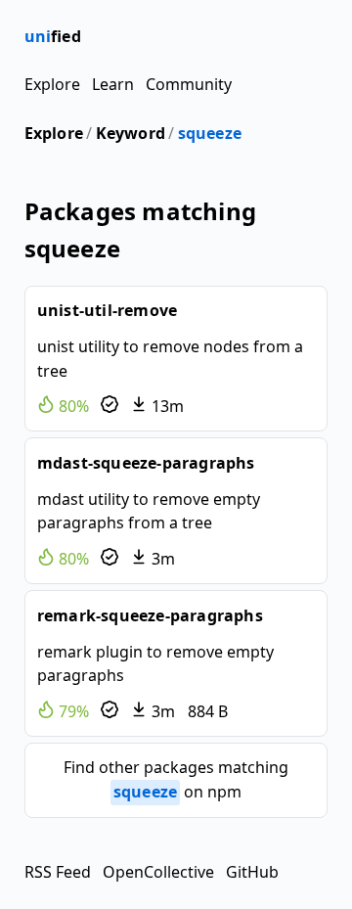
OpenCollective (158, 872)
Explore (52, 84)
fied (52, 36)
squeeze (210, 133)
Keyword (130, 133)
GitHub (252, 872)
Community (189, 84)
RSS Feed (57, 872)
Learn (113, 84)
